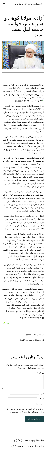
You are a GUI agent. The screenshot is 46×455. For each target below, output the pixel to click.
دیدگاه (40, 373)
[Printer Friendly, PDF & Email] (6, 323)
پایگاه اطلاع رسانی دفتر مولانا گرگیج (29, 4)
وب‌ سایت (39, 404)
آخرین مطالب (38, 340)
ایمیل (41, 398)
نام (42, 393)
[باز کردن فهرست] (3, 4)
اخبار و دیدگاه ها (26, 340)
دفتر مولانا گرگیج (18, 446)
